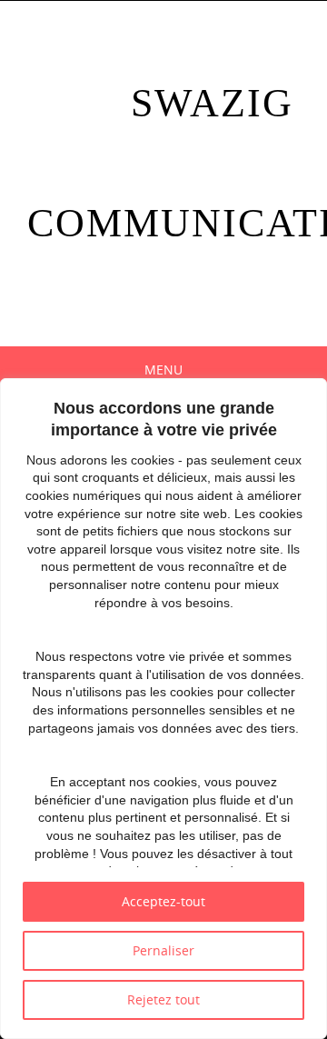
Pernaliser (163, 950)
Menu (163, 369)
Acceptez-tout (163, 901)
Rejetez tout (163, 999)
